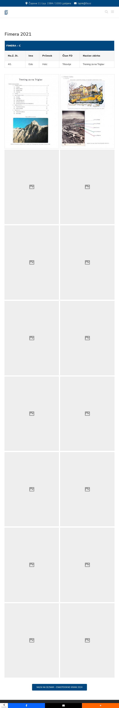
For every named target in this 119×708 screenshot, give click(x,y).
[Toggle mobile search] (106, 11)
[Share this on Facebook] (26, 705)
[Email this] (63, 705)
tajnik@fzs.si (84, 3)
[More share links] (100, 705)
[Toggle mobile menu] (112, 11)
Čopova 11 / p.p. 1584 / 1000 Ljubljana (50, 3)
